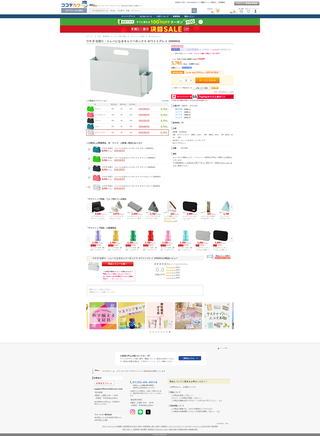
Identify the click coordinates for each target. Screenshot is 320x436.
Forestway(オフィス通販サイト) (198, 2)
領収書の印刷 (182, 429)
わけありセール (146, 16)
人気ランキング (162, 16)
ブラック (98, 121)
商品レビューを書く (117, 264)
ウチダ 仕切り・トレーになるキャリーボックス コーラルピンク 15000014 (131, 177)
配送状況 (151, 429)
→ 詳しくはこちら (116, 279)
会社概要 (119, 426)
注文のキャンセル (162, 429)
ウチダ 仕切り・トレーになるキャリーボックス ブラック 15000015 (128, 167)
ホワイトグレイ (100, 132)
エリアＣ (178, 117)
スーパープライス (128, 16)
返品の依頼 (172, 429)
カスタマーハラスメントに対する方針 (197, 426)
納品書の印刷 (193, 429)
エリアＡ (178, 112)
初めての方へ (181, 2)
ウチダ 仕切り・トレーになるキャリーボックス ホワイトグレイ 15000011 (131, 186)
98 (121, 109)
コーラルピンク (100, 115)
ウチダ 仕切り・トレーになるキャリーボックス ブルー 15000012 (128, 148)
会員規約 (164, 426)
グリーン (98, 109)
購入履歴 (143, 429)
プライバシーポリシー (175, 426)
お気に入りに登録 (202, 88)
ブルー (97, 126)
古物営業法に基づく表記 (151, 426)
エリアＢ (178, 115)
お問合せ (213, 2)
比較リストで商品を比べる (183, 88)
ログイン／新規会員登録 (246, 3)
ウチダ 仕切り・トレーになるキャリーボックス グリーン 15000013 (128, 158)
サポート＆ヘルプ (108, 426)
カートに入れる (207, 80)
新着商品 (176, 16)
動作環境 (215, 426)
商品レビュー (189, 16)
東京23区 (178, 109)
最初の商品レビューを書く (184, 53)
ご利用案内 (221, 2)
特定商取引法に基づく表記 (132, 426)
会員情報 (136, 429)
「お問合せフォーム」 (148, 361)
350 (113, 109)
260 (131, 109)
